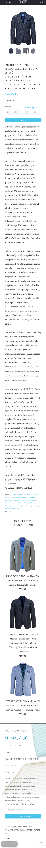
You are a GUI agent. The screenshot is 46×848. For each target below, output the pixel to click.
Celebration (13, 498)
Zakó (17, 509)
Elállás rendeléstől (9, 844)
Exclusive (8, 500)
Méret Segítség (32, 107)
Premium (13, 506)
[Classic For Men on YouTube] (14, 738)
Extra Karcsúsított (17, 500)
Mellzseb (29, 503)
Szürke (7, 509)
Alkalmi (14, 495)
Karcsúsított (9, 503)
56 (28, 112)
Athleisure (20, 495)
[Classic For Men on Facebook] (8, 738)
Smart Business (26, 506)
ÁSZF (7, 752)
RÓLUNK (9, 772)
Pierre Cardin (11, 94)
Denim (24, 498)
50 (8, 112)
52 (15, 112)
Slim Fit (19, 506)
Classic (19, 498)
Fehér (25, 500)
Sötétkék (12, 509)
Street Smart (35, 506)
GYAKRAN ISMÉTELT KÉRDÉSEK (21, 759)
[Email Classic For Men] (25, 738)
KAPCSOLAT (11, 766)
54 (21, 112)
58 (35, 112)
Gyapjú (29, 500)
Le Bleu (19, 503)
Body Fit (29, 495)
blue (25, 495)
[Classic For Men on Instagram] (19, 738)
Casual (7, 498)
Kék (14, 503)
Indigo (34, 500)
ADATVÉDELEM (13, 746)
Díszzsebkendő (31, 498)
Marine (24, 503)
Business (36, 495)
